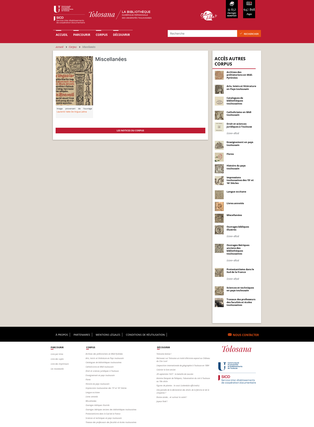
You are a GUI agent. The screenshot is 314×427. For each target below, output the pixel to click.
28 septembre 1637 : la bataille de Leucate (174, 374)
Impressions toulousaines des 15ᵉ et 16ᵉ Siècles (106, 388)
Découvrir (121, 35)
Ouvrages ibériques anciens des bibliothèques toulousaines (111, 409)
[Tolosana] (121, 16)
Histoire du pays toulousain (97, 383)
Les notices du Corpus (130, 130)
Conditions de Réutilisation (145, 334)
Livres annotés (92, 396)
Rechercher (251, 33)
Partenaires (82, 334)
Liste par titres (57, 354)
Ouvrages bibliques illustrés (98, 405)
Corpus (102, 35)
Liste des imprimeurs (60, 363)
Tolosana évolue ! (163, 353)
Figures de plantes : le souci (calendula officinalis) (177, 385)
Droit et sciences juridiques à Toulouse (102, 371)
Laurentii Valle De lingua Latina (72, 111)
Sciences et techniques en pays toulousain (104, 418)
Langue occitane (93, 392)
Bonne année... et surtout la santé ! (171, 397)
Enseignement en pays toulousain (100, 375)
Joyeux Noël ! (162, 401)
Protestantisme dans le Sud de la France (103, 413)
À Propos (62, 334)
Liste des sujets (57, 359)
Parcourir (81, 35)
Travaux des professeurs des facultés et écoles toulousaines (111, 422)
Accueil (62, 35)
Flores (88, 379)
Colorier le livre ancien (166, 369)
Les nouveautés (57, 368)
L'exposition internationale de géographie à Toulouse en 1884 (182, 365)
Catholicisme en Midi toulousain (100, 366)
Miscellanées (91, 401)
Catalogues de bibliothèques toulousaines (104, 362)
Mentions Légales (108, 334)
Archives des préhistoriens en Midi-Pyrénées (104, 353)
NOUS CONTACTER (246, 335)
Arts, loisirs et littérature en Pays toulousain (105, 358)
